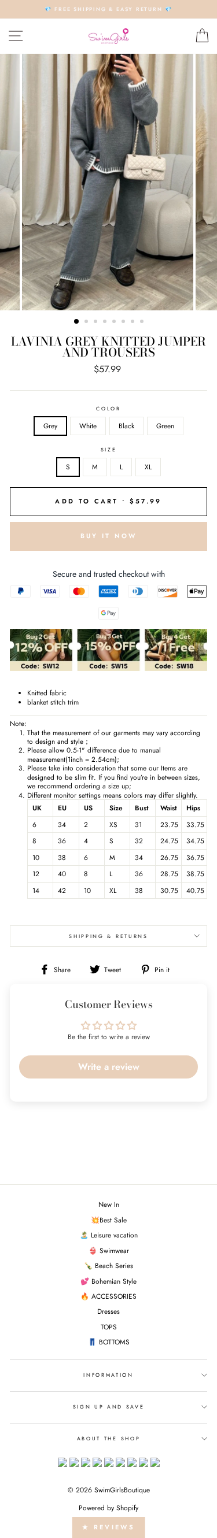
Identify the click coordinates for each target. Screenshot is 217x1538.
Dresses (108, 1311)
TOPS (109, 1327)
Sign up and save (109, 1406)
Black (126, 426)
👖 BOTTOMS (109, 1342)
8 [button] (143, 322)
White (88, 426)
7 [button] (134, 322)
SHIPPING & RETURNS (108, 936)
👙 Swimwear (109, 1250)
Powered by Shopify (108, 1508)
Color (108, 408)
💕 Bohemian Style (108, 1281)
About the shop (109, 1438)
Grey (50, 426)
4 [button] (106, 322)
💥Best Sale (109, 1220)
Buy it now (108, 535)
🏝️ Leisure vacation (109, 1235)
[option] (108, 9)
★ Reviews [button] (108, 1527)
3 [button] (97, 322)
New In (108, 1204)
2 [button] (87, 322)
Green (165, 426)
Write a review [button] (108, 1066)
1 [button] (77, 322)
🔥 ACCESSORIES (108, 1296)
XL (148, 467)
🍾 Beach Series (108, 1265)
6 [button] (124, 322)
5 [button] (115, 322)
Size (109, 449)
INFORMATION (108, 1374)
